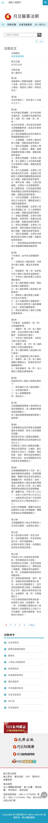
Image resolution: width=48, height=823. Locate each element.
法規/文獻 (11, 24)
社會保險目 (13, 642)
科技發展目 (13, 708)
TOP (44, 795)
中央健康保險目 (15, 688)
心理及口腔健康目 (16, 662)
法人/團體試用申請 (12, 787)
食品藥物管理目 (15, 675)
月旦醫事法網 (25, 16)
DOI (28, 776)
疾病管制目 (13, 669)
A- (37, 41)
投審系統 (7, 779)
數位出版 (19, 776)
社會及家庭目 (25, 24)
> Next (31, 625)
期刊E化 (36, 776)
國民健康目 (13, 682)
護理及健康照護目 (16, 649)
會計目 (11, 701)
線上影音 (7, 776)
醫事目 (11, 655)
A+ (41, 41)
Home (3, 24)
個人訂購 (28, 787)
